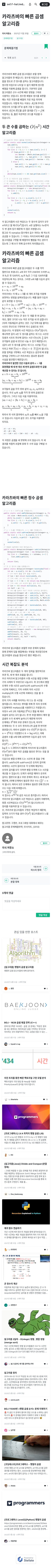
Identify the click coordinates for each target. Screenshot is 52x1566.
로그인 (45, 4)
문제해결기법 (8, 38)
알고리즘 (20, 38)
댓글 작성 (43, 915)
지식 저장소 (6, 33)
